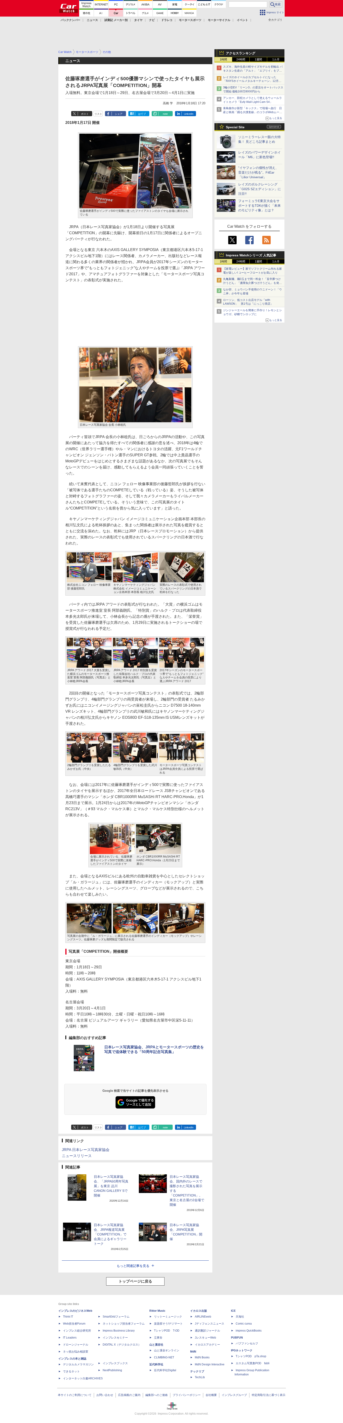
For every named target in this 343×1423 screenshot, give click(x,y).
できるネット (71, 1371)
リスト (98, 113)
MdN (193, 1351)
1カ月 (276, 59)
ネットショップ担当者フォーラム (124, 1323)
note (165, 113)
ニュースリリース (77, 1156)
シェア (118, 113)
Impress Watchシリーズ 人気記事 (251, 255)
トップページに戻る (135, 1281)
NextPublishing (112, 1370)
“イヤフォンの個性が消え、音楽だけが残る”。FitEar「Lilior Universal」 (258, 172)
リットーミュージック (168, 1316)
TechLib (200, 1377)
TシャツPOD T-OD (166, 1330)
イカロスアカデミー (207, 1344)
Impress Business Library (119, 1330)
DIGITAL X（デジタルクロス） (122, 1344)
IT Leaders (70, 1337)
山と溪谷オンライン (166, 1350)
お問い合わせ (104, 1395)
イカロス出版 (198, 1310)
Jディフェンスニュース (209, 1323)
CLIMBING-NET (164, 1357)
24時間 (240, 59)
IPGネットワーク (241, 1350)
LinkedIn (188, 113)
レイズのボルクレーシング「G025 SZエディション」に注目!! (259, 188)
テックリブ (197, 1371)
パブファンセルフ (247, 1343)
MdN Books (202, 1357)
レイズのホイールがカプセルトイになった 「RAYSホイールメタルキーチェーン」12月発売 (252, 81)
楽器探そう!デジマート (168, 1323)
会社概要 (211, 1395)
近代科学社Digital (165, 1370)
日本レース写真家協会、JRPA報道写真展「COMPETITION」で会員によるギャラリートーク (110, 1234)
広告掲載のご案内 (129, 1395)
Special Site (235, 127)
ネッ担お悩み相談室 (75, 1351)
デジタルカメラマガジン (78, 1364)
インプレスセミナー (115, 1337)
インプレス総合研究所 (77, 1330)
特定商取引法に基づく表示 (268, 1395)
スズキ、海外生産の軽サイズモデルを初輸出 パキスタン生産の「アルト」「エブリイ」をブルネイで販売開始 (253, 70)
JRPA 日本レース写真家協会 (85, 1150)
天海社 (240, 1316)
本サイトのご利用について (74, 1395)
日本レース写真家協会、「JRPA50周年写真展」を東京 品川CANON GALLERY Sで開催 (111, 1186)
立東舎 (158, 1337)
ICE (233, 1310)
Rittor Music (157, 1310)
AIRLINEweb (203, 1316)
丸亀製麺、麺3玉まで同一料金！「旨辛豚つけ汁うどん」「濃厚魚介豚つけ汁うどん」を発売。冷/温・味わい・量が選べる (252, 283)
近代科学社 (156, 1364)
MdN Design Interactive (209, 1364)
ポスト (85, 113)
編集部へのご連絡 (156, 1395)
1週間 (258, 59)
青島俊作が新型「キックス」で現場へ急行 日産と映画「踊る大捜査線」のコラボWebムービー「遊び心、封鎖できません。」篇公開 (252, 112)
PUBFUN (237, 1337)
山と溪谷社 (156, 1344)
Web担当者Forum (74, 1323)
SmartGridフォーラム (116, 1316)
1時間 (223, 59)
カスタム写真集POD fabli (253, 1363)
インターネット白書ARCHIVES (83, 1378)
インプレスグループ (234, 1395)
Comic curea (244, 1323)
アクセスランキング (240, 53)
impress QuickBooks (249, 1330)
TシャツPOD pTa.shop (251, 1356)
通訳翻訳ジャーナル (207, 1330)
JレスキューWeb (205, 1337)
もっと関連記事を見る (133, 1266)
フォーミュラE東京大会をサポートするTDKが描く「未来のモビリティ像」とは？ (259, 205)
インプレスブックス (115, 1363)
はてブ (142, 113)
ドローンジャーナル (75, 1344)
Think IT (68, 1316)
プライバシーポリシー (187, 1395)
